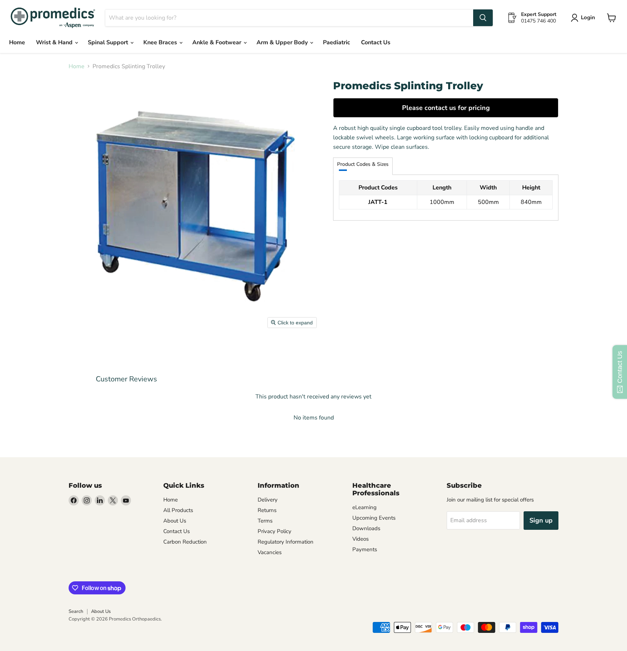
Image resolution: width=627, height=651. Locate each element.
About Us (174, 520)
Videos (360, 538)
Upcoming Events (374, 517)
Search (76, 611)
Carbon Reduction (185, 541)
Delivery (268, 499)
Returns (267, 510)
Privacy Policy (274, 531)
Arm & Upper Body (283, 42)
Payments (364, 549)
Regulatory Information (286, 541)
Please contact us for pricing (446, 107)
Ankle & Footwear (217, 42)
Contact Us (375, 42)
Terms (265, 520)
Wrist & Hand (55, 42)
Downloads (366, 528)
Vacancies (270, 552)
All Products (178, 510)
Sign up (541, 520)
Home (17, 42)
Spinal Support (109, 42)
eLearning (364, 507)
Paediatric (336, 42)
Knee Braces (161, 42)
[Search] (483, 17)
